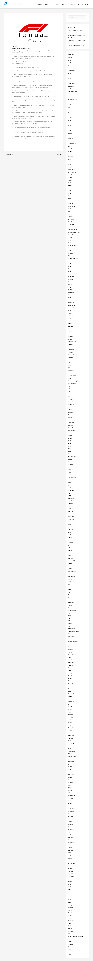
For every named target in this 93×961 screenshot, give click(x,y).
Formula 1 (70, 401)
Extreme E (70, 336)
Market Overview (72, 602)
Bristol (69, 198)
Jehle (69, 506)
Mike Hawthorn (71, 646)
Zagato (69, 949)
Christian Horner (72, 234)
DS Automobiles (71, 308)
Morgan (69, 667)
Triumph (70, 889)
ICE (69, 467)
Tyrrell (69, 899)
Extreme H (70, 339)
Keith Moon (70, 529)
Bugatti (69, 208)
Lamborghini (71, 553)
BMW (69, 188)
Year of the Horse (72, 946)
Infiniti (69, 474)
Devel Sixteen (71, 292)
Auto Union (70, 138)
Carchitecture (71, 219)
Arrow (69, 115)
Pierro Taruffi (71, 735)
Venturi (69, 918)
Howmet (70, 451)
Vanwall (69, 912)
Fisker (69, 391)
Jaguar (69, 495)
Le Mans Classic (72, 571)
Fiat (69, 388)
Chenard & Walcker (72, 229)
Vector (69, 915)
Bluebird (70, 185)
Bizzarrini (70, 180)
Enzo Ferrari (71, 331)
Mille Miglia (70, 649)
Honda (69, 446)
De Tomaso (70, 281)
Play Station (71, 740)
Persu (69, 725)
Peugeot (70, 730)
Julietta (69, 524)
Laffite (69, 547)
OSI (69, 704)
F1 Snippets (71, 360)
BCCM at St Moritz (72, 161)
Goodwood (70, 425)
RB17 (69, 764)
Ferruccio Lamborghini (73, 381)
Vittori (69, 923)
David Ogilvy (71, 276)
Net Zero (70, 675)
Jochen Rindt (71, 521)
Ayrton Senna (71, 148)
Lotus (69, 584)
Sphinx (69, 826)
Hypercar (70, 459)
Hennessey (70, 438)
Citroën (69, 240)
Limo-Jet (70, 579)
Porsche (70, 746)
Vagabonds (70, 907)
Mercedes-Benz (71, 628)
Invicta (69, 480)
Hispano (70, 443)
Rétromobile (71, 774)
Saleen (69, 800)
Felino (69, 367)
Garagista (70, 412)
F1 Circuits (70, 344)
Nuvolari (70, 691)
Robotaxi (70, 785)
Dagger (69, 271)
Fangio (69, 365)
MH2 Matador (71, 636)
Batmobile (70, 156)
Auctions (70, 133)
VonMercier (70, 926)
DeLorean (70, 289)
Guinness (70, 435)
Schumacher (71, 811)
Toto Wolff (70, 881)
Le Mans (70, 568)
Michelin (70, 644)
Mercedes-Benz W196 (73, 631)
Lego (69, 573)
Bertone (70, 177)
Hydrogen (70, 454)
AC (68, 65)
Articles (56, 4)
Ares (69, 109)
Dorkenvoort (71, 302)
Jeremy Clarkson (72, 514)
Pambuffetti (70, 714)
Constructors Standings (73, 261)
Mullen (69, 670)
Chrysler (70, 237)
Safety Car (70, 798)
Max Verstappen (72, 610)
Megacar (70, 626)
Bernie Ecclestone (72, 175)
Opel (69, 699)
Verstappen (70, 920)
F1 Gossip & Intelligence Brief (75, 33)
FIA (69, 386)
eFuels (69, 321)
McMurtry (70, 623)
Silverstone (70, 816)
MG (69, 633)
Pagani (69, 712)
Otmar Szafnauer (72, 706)
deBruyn (70, 284)
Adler (69, 68)
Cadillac (70, 214)
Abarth (69, 62)
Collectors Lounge (72, 255)
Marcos (69, 600)
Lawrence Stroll (71, 566)
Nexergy (70, 678)
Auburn (69, 130)
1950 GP (70, 57)
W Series (70, 928)
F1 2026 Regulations (73, 341)
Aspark (69, 125)
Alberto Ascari (71, 86)
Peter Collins (71, 727)
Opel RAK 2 (71, 701)
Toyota (69, 884)
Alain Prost (70, 81)
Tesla (69, 866)
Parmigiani (70, 717)
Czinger (70, 266)
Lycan (69, 597)
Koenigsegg (70, 542)
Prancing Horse (71, 751)
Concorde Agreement (73, 258)
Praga (69, 748)
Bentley (69, 164)
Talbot (69, 855)
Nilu (69, 686)
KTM (69, 545)
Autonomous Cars (72, 143)
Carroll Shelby (71, 224)
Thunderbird (71, 876)
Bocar (69, 190)
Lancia (69, 555)
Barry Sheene (71, 154)
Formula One (71, 404)
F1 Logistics (71, 357)
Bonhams (70, 193)
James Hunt (71, 500)
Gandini (69, 409)
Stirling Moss (71, 842)
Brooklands (70, 203)
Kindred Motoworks (72, 540)
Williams (70, 933)
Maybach (70, 613)
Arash (69, 107)
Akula (69, 78)
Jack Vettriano (71, 487)
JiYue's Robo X (71, 516)
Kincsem (70, 537)
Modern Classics (72, 654)
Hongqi (69, 448)
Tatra (69, 860)
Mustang (70, 673)
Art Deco (70, 117)
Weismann (70, 931)
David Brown (71, 274)
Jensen (69, 508)
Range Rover (71, 761)
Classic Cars (71, 248)
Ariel (69, 112)
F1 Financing (71, 349)
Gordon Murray (71, 427)
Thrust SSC (70, 873)
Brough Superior (72, 206)
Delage (69, 287)
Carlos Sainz (71, 221)
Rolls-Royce (71, 790)
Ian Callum (70, 464)
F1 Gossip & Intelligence (73, 354)
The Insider (70, 871)
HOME (40, 4)
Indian (69, 469)
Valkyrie (70, 910)
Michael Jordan (71, 639)
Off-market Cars (72, 693)
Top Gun (70, 879)
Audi (69, 135)
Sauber (69, 806)
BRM (69, 201)
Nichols (69, 680)
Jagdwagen (70, 493)
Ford (69, 396)
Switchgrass (71, 850)
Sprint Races (71, 829)
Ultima (69, 902)
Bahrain (69, 151)
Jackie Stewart (71, 490)
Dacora (69, 268)
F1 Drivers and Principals (74, 347)
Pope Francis (71, 743)
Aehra (69, 73)
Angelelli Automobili (72, 99)
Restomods (70, 772)
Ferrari (69, 378)
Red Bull (70, 766)
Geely (69, 414)
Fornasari (70, 407)
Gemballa (70, 417)
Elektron (70, 323)
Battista (69, 159)
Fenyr (69, 373)
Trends (69, 886)
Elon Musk (70, 326)
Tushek (69, 892)
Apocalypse (70, 101)
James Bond (71, 498)
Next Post (60, 154)
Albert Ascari (71, 83)
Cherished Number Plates (74, 232)
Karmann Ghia (71, 527)
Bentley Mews (71, 169)
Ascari (69, 122)
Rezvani (70, 777)
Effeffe (69, 318)
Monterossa (71, 662)
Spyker (69, 834)
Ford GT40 (70, 399)
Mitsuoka (70, 652)
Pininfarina (70, 738)
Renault (69, 769)
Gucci (69, 433)
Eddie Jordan (71, 315)
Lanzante (70, 563)
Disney (69, 297)
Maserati (70, 605)
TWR (69, 897)
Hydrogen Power (72, 456)
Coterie (47, 4)
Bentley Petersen (72, 172)
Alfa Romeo (70, 88)
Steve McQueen (72, 839)
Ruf (69, 793)
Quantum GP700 (72, 756)
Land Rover (70, 558)
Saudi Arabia (71, 808)
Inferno (69, 472)
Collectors (70, 253)
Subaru (69, 845)
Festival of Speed (72, 383)
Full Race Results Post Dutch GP (76, 30)
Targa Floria (70, 858)
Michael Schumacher (73, 641)
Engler (69, 328)
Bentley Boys (71, 167)
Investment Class (72, 477)
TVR (69, 894)
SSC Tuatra (70, 837)
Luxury (69, 592)
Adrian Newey (71, 70)
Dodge (69, 300)
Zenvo (69, 954)
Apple (69, 104)
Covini (69, 263)
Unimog (70, 905)
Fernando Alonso (72, 375)
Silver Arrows (71, 813)
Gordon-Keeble (71, 430)
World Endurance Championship (75, 936)
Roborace (70, 782)
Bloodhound (70, 182)
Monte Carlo (71, 660)
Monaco (70, 657)
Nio (68, 688)
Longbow (70, 581)
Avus (69, 146)
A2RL (69, 60)
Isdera (69, 482)
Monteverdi (70, 665)
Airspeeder (70, 75)
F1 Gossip (70, 352)
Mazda (69, 615)
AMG (69, 96)
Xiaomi (69, 939)
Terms (73, 4)
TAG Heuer (70, 853)
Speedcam (70, 824)
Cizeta (69, 242)
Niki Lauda (70, 683)
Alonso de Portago (72, 91)
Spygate (70, 832)
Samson (70, 803)
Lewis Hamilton (71, 576)
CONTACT (65, 4)
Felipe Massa (71, 370)
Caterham (70, 227)
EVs (69, 334)
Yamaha (70, 941)
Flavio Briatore (71, 394)
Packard (70, 709)
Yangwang (70, 944)
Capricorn (70, 216)
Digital (69, 294)
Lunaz (69, 589)
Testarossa (70, 868)
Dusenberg (70, 313)
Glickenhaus (71, 422)
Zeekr (69, 952)
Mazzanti (70, 618)
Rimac (69, 779)
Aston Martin (71, 128)
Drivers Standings (72, 305)
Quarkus (70, 759)
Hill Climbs (70, 440)
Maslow (70, 607)
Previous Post (9, 154)
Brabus (69, 195)
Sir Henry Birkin (71, 819)
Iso (68, 485)
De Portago (70, 279)
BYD (69, 211)
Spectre (70, 821)
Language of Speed (72, 560)
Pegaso (69, 722)
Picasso (70, 733)
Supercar (70, 847)
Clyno (69, 250)
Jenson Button (71, 511)
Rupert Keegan (71, 795)
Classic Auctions (72, 245)
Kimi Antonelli (71, 534)
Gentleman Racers (72, 420)
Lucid (69, 587)
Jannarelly (70, 503)
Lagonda (70, 550)
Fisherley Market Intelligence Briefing (76, 45)
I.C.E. (69, 461)
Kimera (69, 532)
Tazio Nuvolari (71, 863)
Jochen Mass (71, 519)
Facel (69, 362)
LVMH (69, 594)
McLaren (70, 620)
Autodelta (70, 141)
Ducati (69, 310)
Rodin (69, 787)
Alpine (69, 94)
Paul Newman (71, 720)
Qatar (69, 753)
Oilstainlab (70, 696)
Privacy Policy (83, 4)
